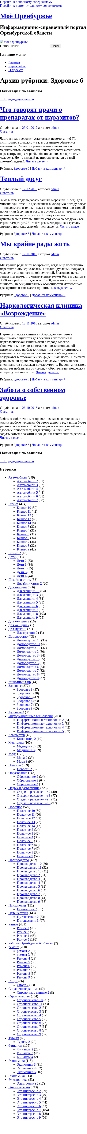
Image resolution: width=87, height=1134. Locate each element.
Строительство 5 (29, 1019)
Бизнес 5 (23, 534)
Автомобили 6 (27, 496)
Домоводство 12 (28, 648)
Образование (17, 773)
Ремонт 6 (23, 966)
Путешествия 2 (28, 917)
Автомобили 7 (27, 500)
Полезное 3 (25, 833)
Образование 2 (27, 776)
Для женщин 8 (27, 614)
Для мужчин (17, 629)
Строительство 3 (29, 1011)
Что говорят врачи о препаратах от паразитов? (39, 113)
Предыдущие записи (17, 99)
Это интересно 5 (29, 1102)
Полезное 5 (25, 841)
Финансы (15, 1045)
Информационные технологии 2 (40, 720)
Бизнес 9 (23, 549)
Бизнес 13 (24, 519)
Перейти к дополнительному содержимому (31, 5)
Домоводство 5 (28, 663)
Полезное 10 (26, 810)
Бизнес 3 (23, 526)
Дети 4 (22, 568)
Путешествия (18, 913)
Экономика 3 (26, 1064)
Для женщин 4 (27, 598)
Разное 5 (23, 939)
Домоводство (18, 636)
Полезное (15, 807)
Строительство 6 (29, 1023)
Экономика (16, 1060)
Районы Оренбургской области (30, 943)
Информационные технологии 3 (40, 723)
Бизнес (13, 504)
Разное (13, 924)
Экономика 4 (26, 1068)
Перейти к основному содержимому (26, 2)
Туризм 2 (23, 1042)
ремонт (13, 947)
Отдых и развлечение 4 (33, 799)
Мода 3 (22, 761)
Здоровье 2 (16, 712)
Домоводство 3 (28, 655)
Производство (18, 860)
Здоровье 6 (21, 168)
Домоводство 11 (28, 644)
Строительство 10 (30, 1000)
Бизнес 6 (23, 538)
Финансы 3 (25, 1053)
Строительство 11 (29, 1004)
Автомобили (17, 477)
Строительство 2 (29, 1007)
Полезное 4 (25, 837)
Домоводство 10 (28, 640)
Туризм (13, 1038)
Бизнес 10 (24, 507)
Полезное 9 (25, 856)
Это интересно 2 (29, 1091)
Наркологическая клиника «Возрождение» (41, 309)
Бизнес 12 (24, 515)
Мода (12, 754)
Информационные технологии (30, 716)
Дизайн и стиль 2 (29, 583)
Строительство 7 (29, 1026)
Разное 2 (23, 928)
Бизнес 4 (23, 530)
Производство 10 (29, 863)
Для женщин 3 (27, 595)
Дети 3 (22, 564)
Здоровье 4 (25, 693)
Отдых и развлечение (23, 788)
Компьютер (16, 735)
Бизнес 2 (14, 553)
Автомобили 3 (27, 485)
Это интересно (19, 1087)
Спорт (13, 981)
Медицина (16, 742)
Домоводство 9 (28, 678)
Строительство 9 (29, 1034)
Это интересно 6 (29, 1106)
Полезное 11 (26, 814)
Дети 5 (22, 572)
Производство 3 (28, 879)
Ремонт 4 (23, 958)
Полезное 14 (26, 826)
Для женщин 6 (27, 606)
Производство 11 (29, 867)
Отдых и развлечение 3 (33, 795)
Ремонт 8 (23, 973)
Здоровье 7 (25, 704)
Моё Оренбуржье (26, 16)
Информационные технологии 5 (40, 731)
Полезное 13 (26, 822)
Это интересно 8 (29, 1113)
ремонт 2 (23, 951)
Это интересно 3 (29, 1095)
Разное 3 (23, 932)
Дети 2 (22, 560)
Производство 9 (28, 901)
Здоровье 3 (25, 689)
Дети (12, 557)
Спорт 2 (23, 985)
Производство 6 (28, 890)
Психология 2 (27, 909)
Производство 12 (29, 871)
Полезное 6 (25, 845)
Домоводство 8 (28, 674)
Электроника (17, 1079)
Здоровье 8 (25, 708)
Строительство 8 (29, 1030)
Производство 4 (28, 882)
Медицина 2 (26, 746)
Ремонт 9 (23, 977)
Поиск (4, 46)
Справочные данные (23, 988)
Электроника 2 (27, 1083)
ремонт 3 (23, 954)
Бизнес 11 (24, 511)
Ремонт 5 (23, 962)
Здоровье (15, 685)
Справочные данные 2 (33, 992)
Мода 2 (22, 757)
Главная (14, 62)
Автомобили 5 (27, 492)
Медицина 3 (26, 750)
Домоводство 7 (28, 670)
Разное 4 (23, 935)
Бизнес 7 (23, 542)
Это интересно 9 (29, 1117)
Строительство (19, 996)
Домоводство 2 (28, 651)
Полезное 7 (25, 848)
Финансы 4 (25, 1057)
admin (55, 127)
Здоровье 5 (25, 697)
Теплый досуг (21, 178)
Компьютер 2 (26, 738)
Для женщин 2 (18, 621)
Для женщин (17, 587)
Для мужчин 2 (27, 632)
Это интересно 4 (29, 1098)
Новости (14, 765)
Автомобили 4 (27, 489)
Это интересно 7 (29, 1110)
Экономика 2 (17, 1076)
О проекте (15, 70)
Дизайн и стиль (19, 579)
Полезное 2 (25, 829)
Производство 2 (28, 875)
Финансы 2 (25, 1049)
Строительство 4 (29, 1015)
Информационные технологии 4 (40, 727)
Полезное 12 (26, 818)
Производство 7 (28, 894)
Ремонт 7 (23, 970)
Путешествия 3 (28, 920)
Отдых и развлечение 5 (33, 803)
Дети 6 (22, 576)
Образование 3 (27, 780)
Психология (17, 905)
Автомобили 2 (27, 481)
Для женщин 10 (28, 591)
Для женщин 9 (27, 617)
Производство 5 (28, 886)
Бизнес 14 (24, 523)
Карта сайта (17, 66)
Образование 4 (27, 784)
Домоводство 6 (28, 667)
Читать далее (37, 161)
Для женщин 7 (27, 610)
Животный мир (19, 682)
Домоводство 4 (28, 659)
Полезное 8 (25, 852)
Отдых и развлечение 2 (33, 792)
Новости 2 (24, 769)
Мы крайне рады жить (35, 244)
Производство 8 (28, 898)
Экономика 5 (26, 1072)
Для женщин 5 (27, 602)
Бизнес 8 (23, 545)
